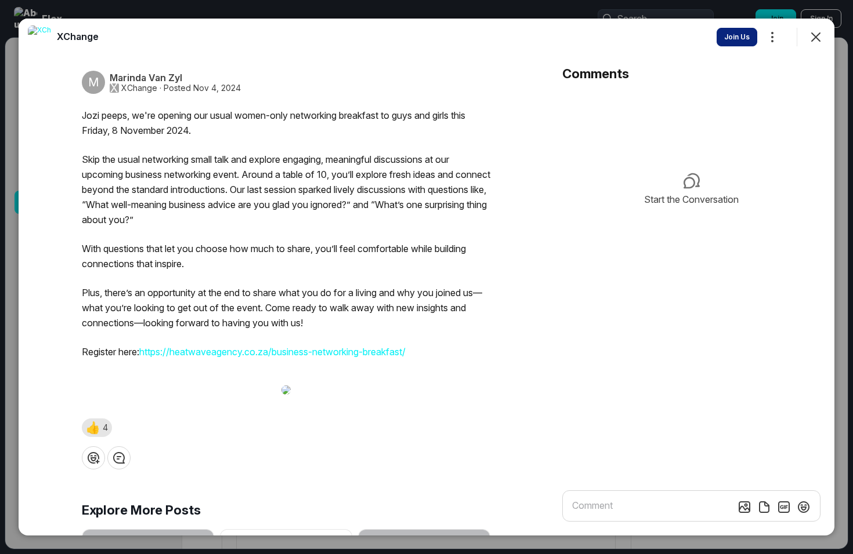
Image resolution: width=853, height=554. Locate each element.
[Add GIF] (784, 507)
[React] (93, 458)
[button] (97, 427)
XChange (139, 88)
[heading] (78, 36)
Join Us (737, 36)
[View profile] (39, 37)
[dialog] (426, 277)
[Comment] (119, 457)
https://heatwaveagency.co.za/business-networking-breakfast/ (272, 352)
